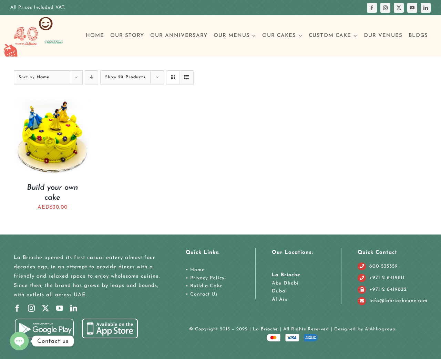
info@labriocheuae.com (398, 300)
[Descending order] (91, 77)
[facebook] (372, 8)
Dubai (279, 291)
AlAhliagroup (380, 329)
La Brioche (286, 275)
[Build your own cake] (52, 103)
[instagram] (385, 8)
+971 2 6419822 (388, 289)
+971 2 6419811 (387, 277)
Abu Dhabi (285, 283)
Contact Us (203, 294)
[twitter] (399, 8)
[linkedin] (426, 8)
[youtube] (412, 8)
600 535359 (383, 266)
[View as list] (186, 77)
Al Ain (280, 299)
